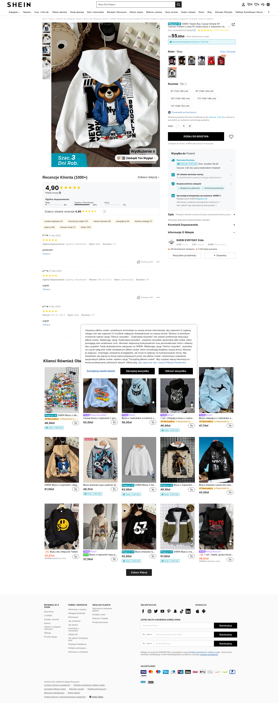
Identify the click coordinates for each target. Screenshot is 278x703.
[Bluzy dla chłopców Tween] (62, 526)
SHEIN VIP (73, 634)
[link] (249, 4)
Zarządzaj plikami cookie (55, 689)
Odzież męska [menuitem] (136, 12)
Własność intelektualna (54, 693)
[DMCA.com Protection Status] (150, 682)
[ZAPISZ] (231, 136)
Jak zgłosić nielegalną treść (78, 639)
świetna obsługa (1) (143, 221)
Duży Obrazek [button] (228, 51)
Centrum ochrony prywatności (57, 685)
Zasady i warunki (51, 619)
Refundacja (73, 617)
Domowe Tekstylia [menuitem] (223, 12)
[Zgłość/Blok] (158, 262)
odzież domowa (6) (102, 221)
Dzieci (51, 19)
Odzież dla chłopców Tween (69, 19)
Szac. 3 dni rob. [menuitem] (41, 12)
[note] (54, 427)
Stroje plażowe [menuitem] (77, 12)
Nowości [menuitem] (27, 12)
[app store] (197, 613)
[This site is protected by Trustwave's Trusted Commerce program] (143, 682)
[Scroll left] (265, 12)
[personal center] (243, 4)
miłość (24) (86, 227)
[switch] (103, 211)
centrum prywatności (209, 654)
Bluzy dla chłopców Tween (96, 19)
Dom (44, 19)
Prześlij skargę (50, 637)
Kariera (47, 623)
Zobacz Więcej (139, 572)
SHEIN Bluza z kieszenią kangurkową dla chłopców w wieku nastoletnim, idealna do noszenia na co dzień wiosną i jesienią (139, 485)
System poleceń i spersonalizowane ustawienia (65, 697)
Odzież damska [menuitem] (59, 12)
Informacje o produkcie (78, 652)
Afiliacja (47, 633)
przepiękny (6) (122, 221)
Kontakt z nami (98, 615)
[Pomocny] (139, 262)
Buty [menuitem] (210, 12)
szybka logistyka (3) (53, 221)
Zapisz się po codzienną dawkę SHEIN (160, 620)
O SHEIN (48, 615)
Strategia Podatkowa (77, 644)
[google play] (203, 613)
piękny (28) (49, 227)
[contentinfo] (189, 674)
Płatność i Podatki (100, 618)
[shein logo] (19, 4)
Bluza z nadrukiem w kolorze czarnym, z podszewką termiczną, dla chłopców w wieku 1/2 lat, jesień (139, 418)
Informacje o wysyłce (77, 609)
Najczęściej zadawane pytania (102, 609)
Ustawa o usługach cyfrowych (52, 628)
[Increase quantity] (190, 126)
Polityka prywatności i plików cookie (204, 652)
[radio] (172, 60)
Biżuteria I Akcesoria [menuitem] (116, 12)
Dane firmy (49, 612)
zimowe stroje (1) (67, 227)
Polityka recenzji (51, 193)
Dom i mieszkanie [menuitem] (95, 12)
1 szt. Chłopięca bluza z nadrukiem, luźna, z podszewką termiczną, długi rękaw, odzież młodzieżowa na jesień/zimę (177, 418)
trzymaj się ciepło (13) (78, 221)
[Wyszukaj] (178, 4)
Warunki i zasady (76, 689)
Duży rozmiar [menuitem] (171, 12)
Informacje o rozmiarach (73, 629)
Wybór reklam (74, 693)
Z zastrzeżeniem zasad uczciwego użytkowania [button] (198, 177)
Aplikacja (201, 605)
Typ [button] (182, 84)
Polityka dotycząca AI (97, 689)
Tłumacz (46, 254)
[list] (166, 611)
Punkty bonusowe (100, 622)
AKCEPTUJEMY (148, 666)
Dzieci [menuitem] (201, 12)
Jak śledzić (73, 625)
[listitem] (61, 398)
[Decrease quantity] (178, 126)
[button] (263, 4)
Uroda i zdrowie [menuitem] (188, 12)
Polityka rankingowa (77, 648)
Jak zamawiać (74, 621)
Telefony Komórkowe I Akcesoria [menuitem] (250, 12)
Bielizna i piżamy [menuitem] (154, 12)
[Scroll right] (269, 12)
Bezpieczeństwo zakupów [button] (189, 184)
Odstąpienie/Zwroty (76, 613)
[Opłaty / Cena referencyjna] (185, 36)
